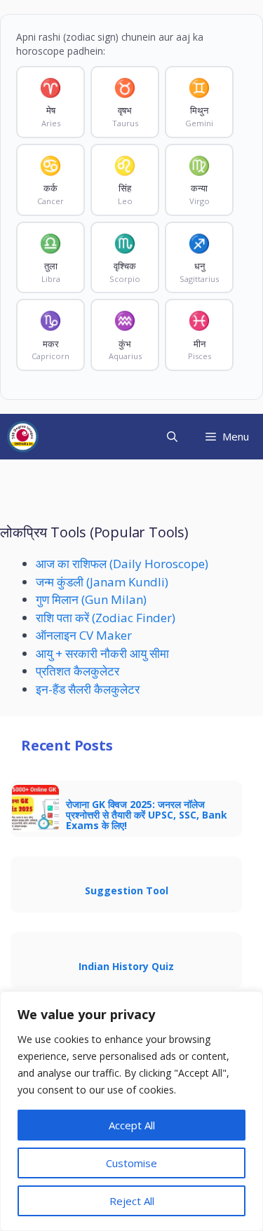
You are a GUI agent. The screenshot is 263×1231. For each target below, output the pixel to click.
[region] (131, 1111)
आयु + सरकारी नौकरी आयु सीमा (102, 653)
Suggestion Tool (126, 890)
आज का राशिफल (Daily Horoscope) (122, 564)
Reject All (131, 1201)
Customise (131, 1163)
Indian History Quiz (126, 966)
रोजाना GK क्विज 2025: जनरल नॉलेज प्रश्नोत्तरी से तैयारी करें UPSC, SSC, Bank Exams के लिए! (146, 815)
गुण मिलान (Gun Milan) (91, 599)
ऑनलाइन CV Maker (84, 635)
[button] (172, 436)
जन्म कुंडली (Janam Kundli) (102, 582)
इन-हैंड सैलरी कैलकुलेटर (88, 689)
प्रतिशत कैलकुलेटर (77, 671)
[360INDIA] (23, 436)
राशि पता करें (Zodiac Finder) (105, 618)
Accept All (132, 1125)
